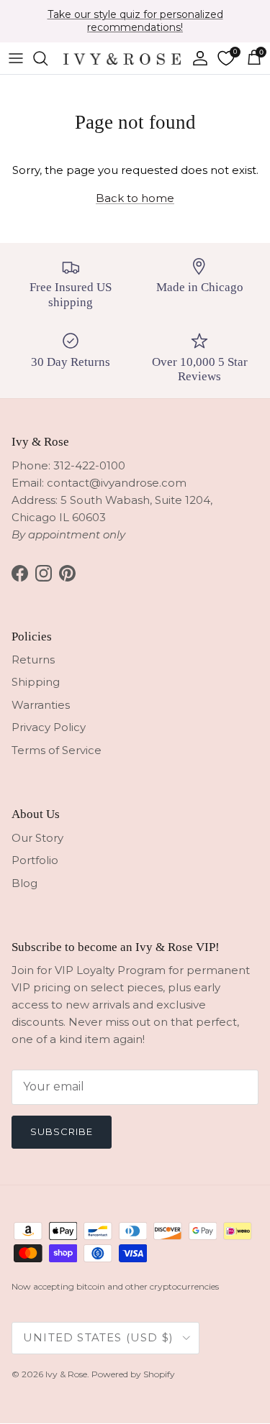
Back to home (135, 198)
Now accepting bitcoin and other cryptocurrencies (115, 1286)
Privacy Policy (49, 727)
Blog (24, 883)
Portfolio (35, 860)
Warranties (41, 705)
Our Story (37, 838)
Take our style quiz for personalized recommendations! (135, 21)
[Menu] (16, 58)
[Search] (47, 58)
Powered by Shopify (133, 1374)
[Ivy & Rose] (122, 58)
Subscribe (61, 1131)
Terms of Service (57, 750)
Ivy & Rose (66, 1374)
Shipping (36, 682)
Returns (33, 659)
